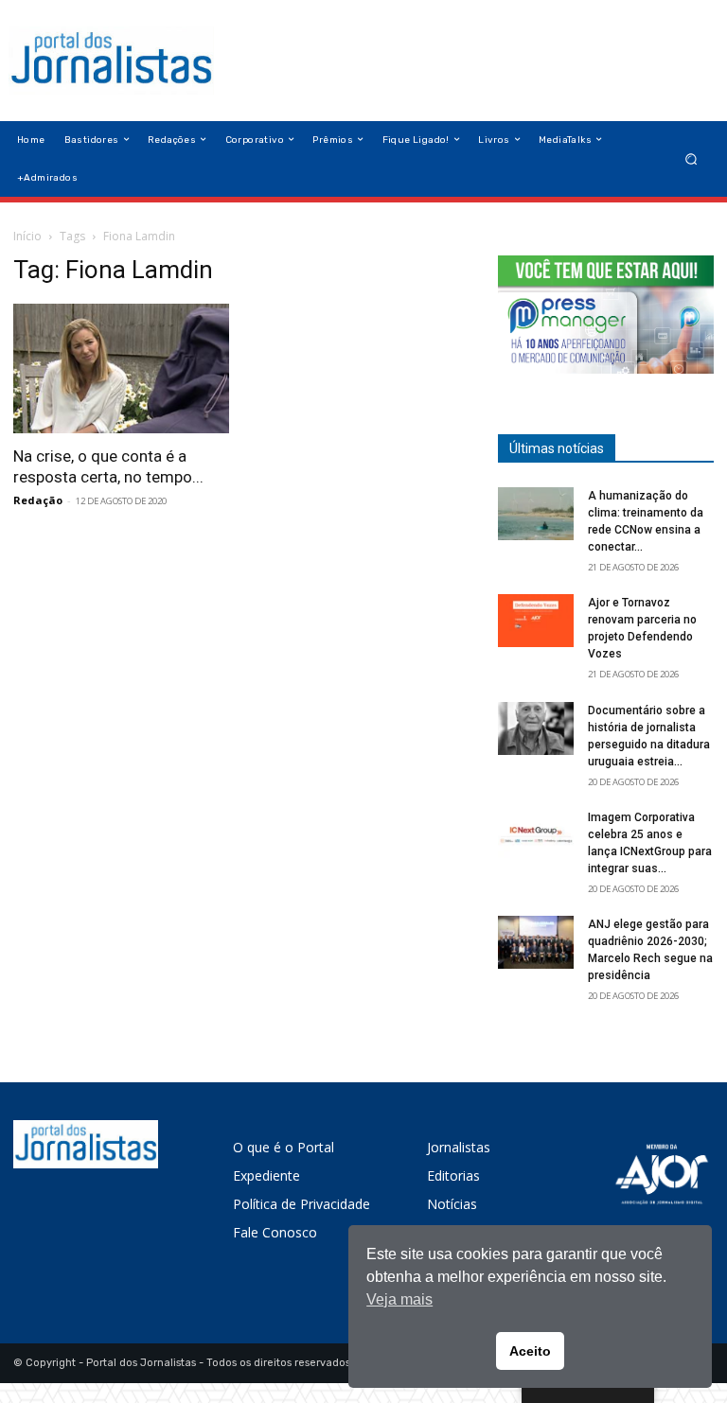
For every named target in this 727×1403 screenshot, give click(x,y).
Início (27, 236)
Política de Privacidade (301, 1204)
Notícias (452, 1204)
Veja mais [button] (399, 1299)
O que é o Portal (283, 1147)
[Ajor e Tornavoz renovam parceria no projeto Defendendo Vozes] (536, 620)
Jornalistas (458, 1147)
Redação (37, 500)
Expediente (266, 1175)
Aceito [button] (530, 1351)
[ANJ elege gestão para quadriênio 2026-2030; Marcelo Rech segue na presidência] (536, 942)
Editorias (453, 1175)
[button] (691, 158)
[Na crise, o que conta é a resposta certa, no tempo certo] (121, 368)
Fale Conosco (275, 1232)
